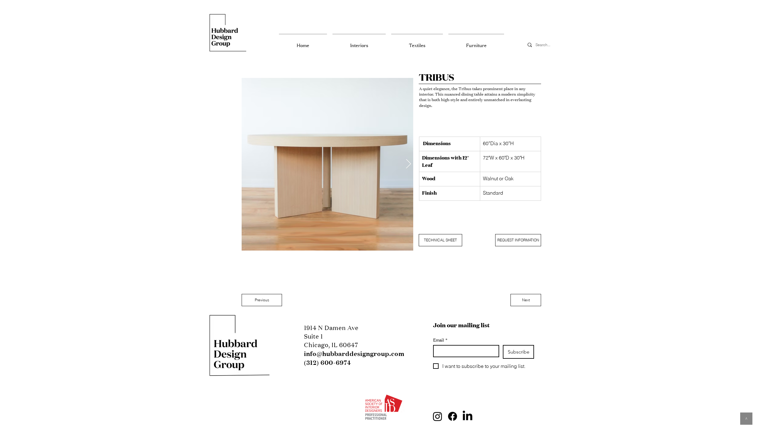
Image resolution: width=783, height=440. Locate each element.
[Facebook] (452, 416)
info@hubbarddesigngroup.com (354, 353)
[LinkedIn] (467, 416)
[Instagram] (437, 416)
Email (440, 340)
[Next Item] (408, 164)
